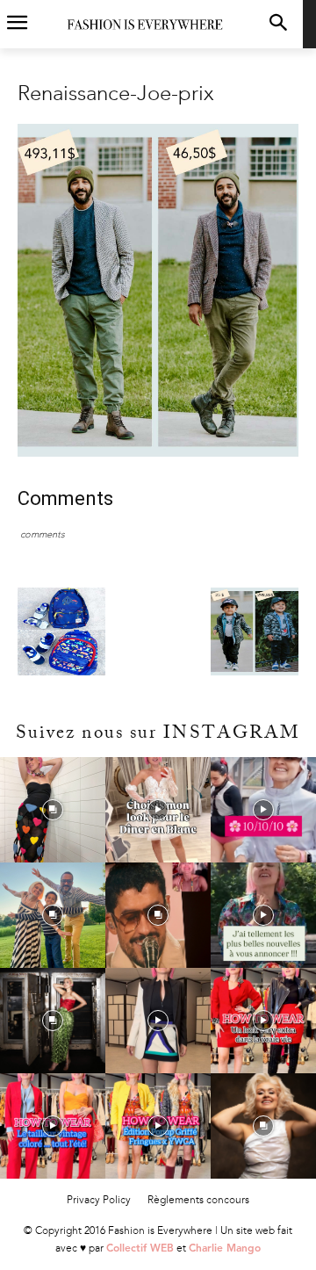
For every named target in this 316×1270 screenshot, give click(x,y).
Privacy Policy (99, 1200)
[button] (278, 24)
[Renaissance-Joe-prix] (158, 452)
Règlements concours (198, 1200)
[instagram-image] (52, 809)
